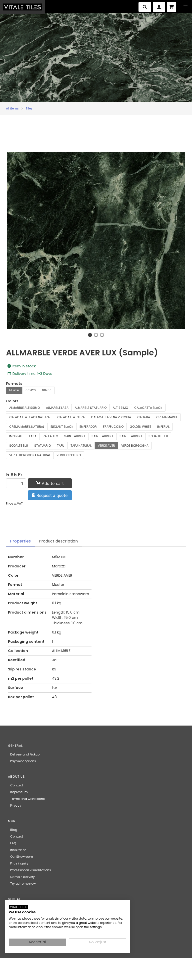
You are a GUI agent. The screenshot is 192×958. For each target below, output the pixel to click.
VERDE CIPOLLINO (68, 455)
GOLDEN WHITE (140, 427)
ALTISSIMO (120, 408)
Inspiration (18, 850)
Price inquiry (19, 863)
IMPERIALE (16, 436)
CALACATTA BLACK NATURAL (30, 417)
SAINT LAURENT (102, 436)
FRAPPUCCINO (113, 427)
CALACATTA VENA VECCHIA (111, 417)
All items (12, 108)
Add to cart (52, 483)
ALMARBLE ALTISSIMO (24, 408)
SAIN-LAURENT (74, 436)
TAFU (60, 445)
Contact (16, 785)
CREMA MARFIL (167, 417)
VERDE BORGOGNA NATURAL (29, 455)
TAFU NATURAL (81, 445)
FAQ (13, 843)
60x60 (47, 390)
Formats (14, 383)
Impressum (19, 792)
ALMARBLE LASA (57, 408)
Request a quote (51, 495)
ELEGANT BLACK (61, 427)
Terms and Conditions (27, 799)
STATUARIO (42, 445)
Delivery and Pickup (25, 754)
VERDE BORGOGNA (134, 445)
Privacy (15, 805)
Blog (13, 830)
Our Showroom (21, 856)
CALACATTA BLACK (148, 408)
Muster (14, 390)
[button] (185, 6)
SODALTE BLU (18, 445)
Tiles (29, 108)
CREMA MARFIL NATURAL (26, 427)
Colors (12, 401)
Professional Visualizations (30, 870)
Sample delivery (22, 877)
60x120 (31, 390)
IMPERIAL (163, 427)
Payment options (23, 761)
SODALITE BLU (158, 436)
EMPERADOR (88, 427)
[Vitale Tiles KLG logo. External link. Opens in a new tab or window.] (18, 907)
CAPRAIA (143, 417)
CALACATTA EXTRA (71, 417)
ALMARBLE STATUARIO (90, 408)
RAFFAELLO (50, 436)
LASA (32, 436)
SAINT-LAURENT (131, 436)
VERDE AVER (106, 445)
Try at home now (23, 883)
